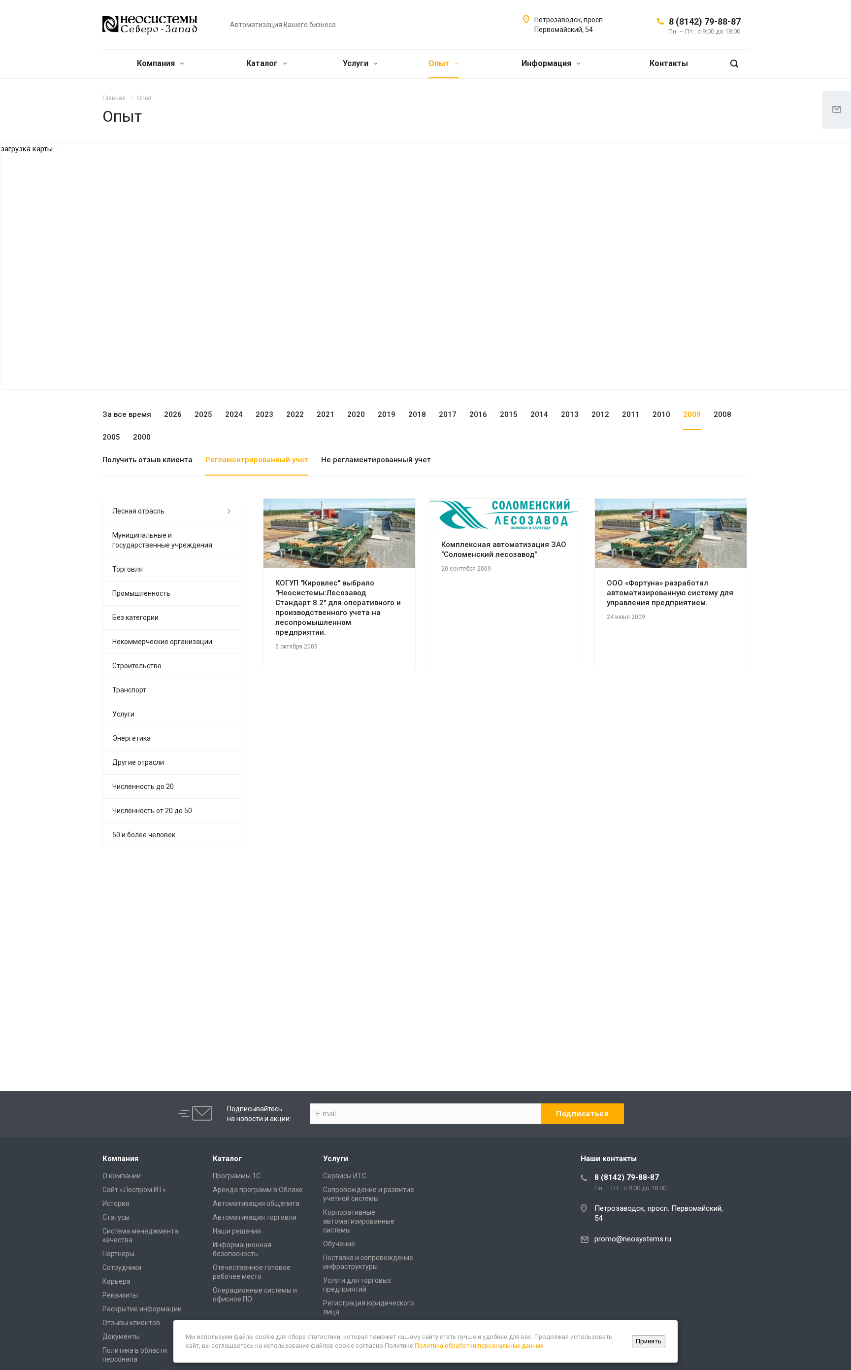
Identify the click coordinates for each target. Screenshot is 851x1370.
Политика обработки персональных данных (479, 1345)
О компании (121, 1176)
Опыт (440, 63)
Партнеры (118, 1254)
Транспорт (129, 690)
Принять (648, 1341)
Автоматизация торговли (254, 1217)
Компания (157, 63)
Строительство (137, 666)
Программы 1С (237, 1176)
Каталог (263, 63)
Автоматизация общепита (256, 1203)
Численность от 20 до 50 (152, 811)
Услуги (356, 63)
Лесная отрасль (138, 511)
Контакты (669, 63)
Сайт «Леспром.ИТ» (134, 1190)
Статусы (116, 1217)
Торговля (127, 569)
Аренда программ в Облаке (258, 1190)
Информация (547, 63)
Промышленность (141, 593)
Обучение (339, 1244)
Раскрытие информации (142, 1309)
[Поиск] (734, 63)
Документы (121, 1336)
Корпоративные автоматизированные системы (358, 1221)
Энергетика (131, 738)
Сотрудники (121, 1267)
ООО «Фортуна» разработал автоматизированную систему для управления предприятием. (670, 593)
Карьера (116, 1281)
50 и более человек (143, 835)
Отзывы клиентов (131, 1323)
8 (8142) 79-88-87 (705, 21)
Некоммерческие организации (162, 642)
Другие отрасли (138, 762)
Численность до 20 (143, 786)
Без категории (135, 617)
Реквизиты (120, 1295)
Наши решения (237, 1231)
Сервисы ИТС (344, 1176)
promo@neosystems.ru (632, 1238)
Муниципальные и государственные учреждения (162, 540)
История (116, 1203)
